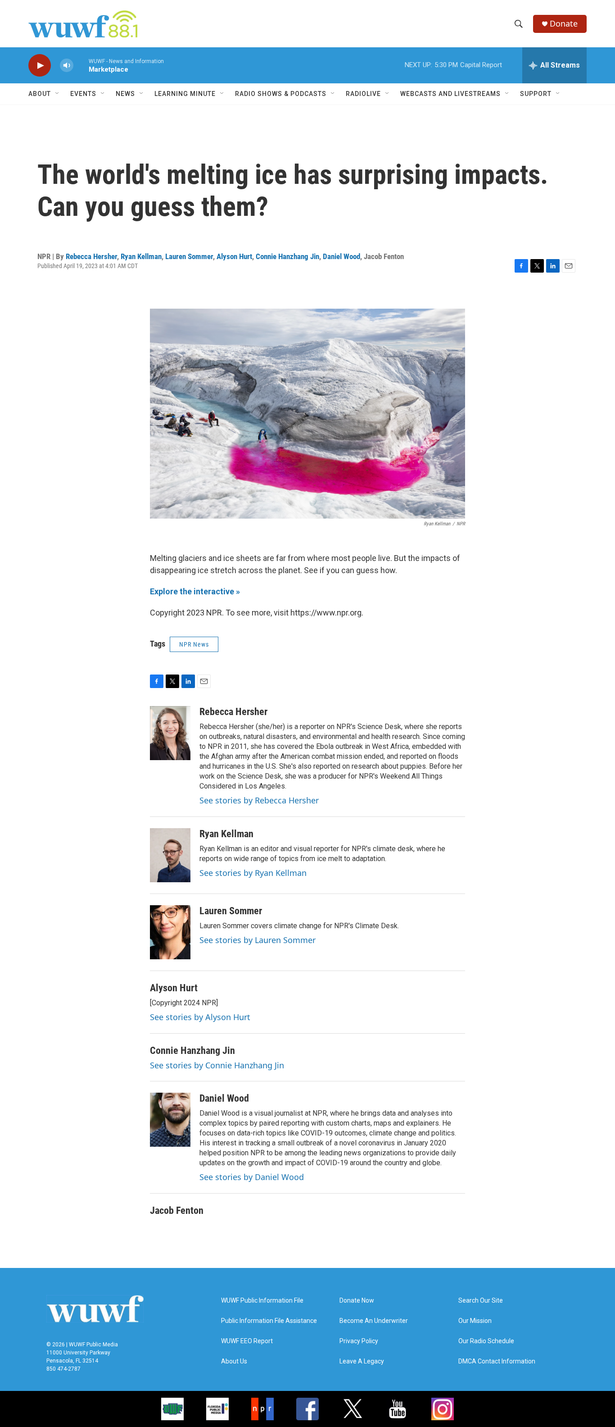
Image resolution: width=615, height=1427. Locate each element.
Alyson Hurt (234, 256)
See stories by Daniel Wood (251, 1177)
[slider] (81, 65)
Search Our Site (480, 1300)
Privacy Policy (358, 1341)
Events (83, 93)
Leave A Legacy (361, 1361)
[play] (39, 65)
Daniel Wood (341, 256)
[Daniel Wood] (170, 1120)
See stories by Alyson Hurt (200, 1017)
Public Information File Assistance (269, 1321)
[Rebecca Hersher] (170, 733)
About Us (234, 1361)
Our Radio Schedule (486, 1341)
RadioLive (363, 93)
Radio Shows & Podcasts (280, 93)
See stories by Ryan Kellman (253, 872)
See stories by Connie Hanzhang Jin (217, 1065)
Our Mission (475, 1321)
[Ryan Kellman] (170, 855)
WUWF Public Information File (262, 1300)
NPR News (194, 644)
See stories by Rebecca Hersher (259, 800)
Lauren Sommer (189, 256)
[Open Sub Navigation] (57, 93)
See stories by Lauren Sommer (257, 940)
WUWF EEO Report (247, 1341)
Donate (564, 23)
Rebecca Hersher (91, 256)
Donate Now (356, 1300)
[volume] (66, 65)
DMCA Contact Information (496, 1361)
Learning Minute (185, 93)
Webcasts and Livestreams (450, 93)
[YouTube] (397, 1409)
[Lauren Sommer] (170, 932)
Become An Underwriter (373, 1321)
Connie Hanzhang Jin (287, 256)
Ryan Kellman (141, 256)
